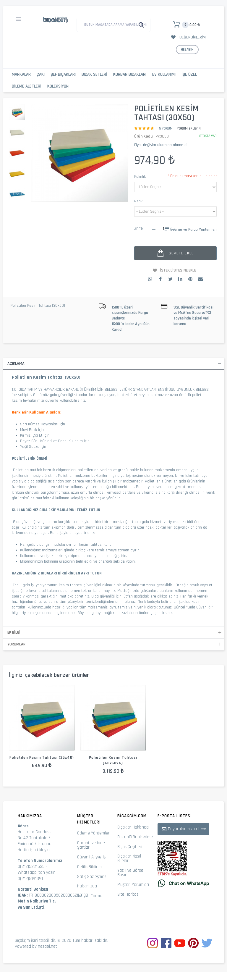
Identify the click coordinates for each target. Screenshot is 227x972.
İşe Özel (189, 74)
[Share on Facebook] (160, 279)
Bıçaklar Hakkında (133, 827)
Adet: (138, 229)
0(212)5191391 (30, 878)
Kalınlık (140, 176)
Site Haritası (128, 894)
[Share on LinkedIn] (180, 279)
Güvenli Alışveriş (91, 857)
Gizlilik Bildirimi (90, 867)
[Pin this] (190, 279)
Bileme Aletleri (26, 86)
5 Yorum (166, 128)
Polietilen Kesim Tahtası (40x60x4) (113, 760)
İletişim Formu (89, 896)
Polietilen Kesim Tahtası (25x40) (41, 757)
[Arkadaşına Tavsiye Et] (200, 279)
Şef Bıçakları (63, 74)
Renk (138, 201)
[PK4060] (113, 718)
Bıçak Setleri (94, 74)
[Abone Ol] (203, 828)
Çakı (41, 74)
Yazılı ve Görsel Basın (130, 872)
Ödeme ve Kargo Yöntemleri (193, 229)
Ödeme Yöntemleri (94, 833)
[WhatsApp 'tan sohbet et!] (183, 883)
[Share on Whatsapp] (150, 279)
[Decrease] (154, 229)
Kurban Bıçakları (129, 74)
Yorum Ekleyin (189, 128)
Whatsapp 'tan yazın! (37, 872)
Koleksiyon (58, 86)
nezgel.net (47, 946)
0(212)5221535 (31, 866)
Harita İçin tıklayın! (34, 850)
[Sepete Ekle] (32, 727)
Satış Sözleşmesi (92, 876)
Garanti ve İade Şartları (91, 845)
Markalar (21, 74)
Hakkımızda (87, 886)
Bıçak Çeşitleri (129, 847)
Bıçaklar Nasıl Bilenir (129, 858)
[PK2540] (41, 718)
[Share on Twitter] (170, 279)
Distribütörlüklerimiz (135, 837)
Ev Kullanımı (164, 74)
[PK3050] (17, 133)
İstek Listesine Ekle (178, 270)
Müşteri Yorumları (133, 884)
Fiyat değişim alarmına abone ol (160, 145)
